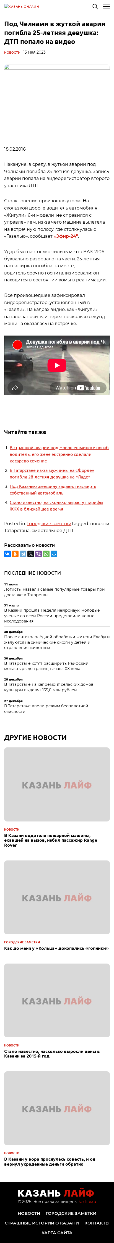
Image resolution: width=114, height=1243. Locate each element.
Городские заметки (49, 523)
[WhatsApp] (46, 554)
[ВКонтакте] (7, 554)
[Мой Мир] (54, 554)
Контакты (97, 1223)
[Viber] (38, 554)
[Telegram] (23, 554)
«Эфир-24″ (66, 236)
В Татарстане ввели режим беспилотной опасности (46, 708)
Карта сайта (57, 1232)
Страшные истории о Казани (42, 1223)
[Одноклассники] (15, 554)
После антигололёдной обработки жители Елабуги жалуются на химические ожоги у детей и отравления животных (57, 642)
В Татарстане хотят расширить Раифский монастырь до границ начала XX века (46, 666)
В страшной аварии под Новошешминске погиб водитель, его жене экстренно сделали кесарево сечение (59, 453)
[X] (30, 554)
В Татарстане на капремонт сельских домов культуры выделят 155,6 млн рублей (49, 687)
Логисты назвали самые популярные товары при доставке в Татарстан (54, 592)
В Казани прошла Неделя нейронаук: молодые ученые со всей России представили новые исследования (52, 616)
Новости (12, 52)
